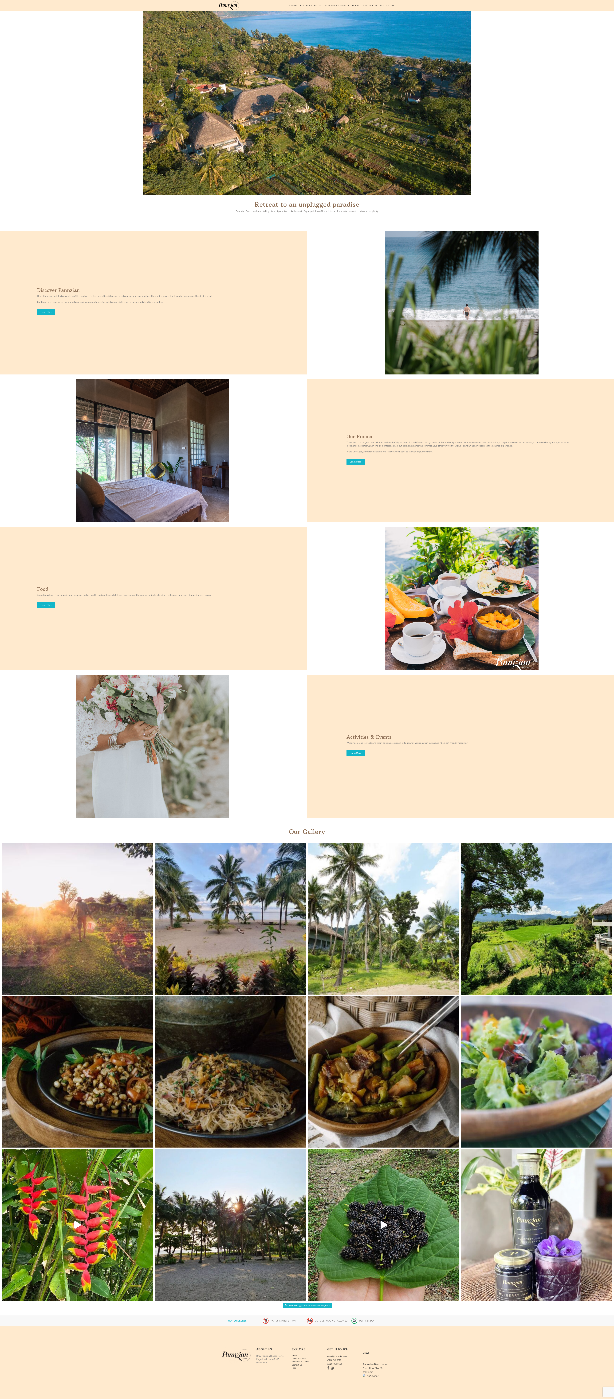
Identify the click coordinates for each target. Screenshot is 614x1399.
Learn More (46, 312)
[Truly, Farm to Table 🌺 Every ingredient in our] (537, 1072)
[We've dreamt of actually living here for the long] (383, 919)
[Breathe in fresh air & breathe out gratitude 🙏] (537, 919)
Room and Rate (299, 1358)
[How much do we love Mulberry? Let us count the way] (537, 1225)
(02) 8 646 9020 (334, 1360)
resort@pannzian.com (337, 1356)
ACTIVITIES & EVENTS (336, 5)
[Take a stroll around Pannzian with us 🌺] (77, 1225)
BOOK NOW (387, 5)
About (294, 1355)
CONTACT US (369, 5)
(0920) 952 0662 (334, 1364)
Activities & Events (300, 1361)
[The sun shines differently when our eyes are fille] (77, 919)
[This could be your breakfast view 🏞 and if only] (230, 919)
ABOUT (293, 5)
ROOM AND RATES (311, 5)
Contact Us (297, 1365)
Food (294, 1368)
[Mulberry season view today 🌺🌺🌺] (383, 1225)
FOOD (355, 5)
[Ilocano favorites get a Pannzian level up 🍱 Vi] (383, 1072)
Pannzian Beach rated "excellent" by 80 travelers (375, 1368)
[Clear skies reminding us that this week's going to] (230, 1225)
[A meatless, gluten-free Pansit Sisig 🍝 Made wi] (230, 1072)
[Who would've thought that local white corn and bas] (77, 1072)
